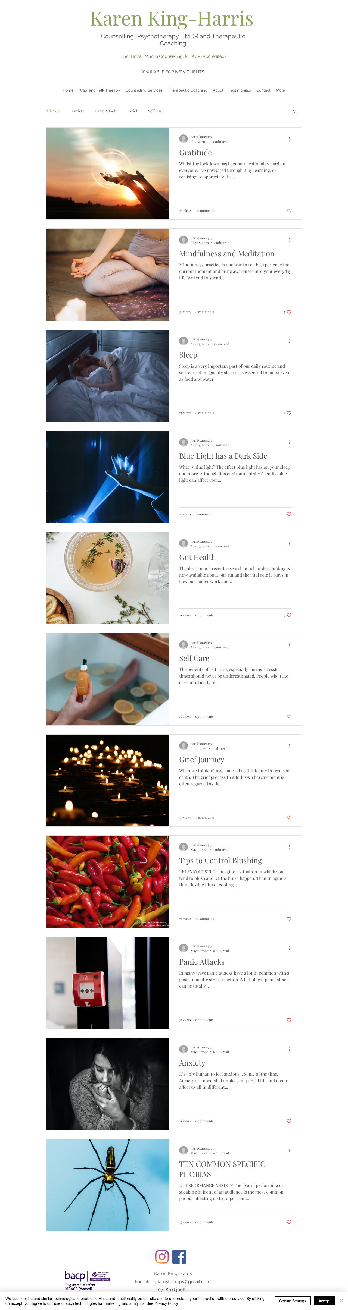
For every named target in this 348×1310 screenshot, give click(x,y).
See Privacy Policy (162, 1303)
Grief (133, 111)
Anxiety (78, 111)
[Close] (341, 1301)
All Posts (53, 111)
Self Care (156, 111)
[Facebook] (179, 1257)
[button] (294, 112)
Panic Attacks (106, 111)
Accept (324, 1300)
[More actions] (291, 139)
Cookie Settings (292, 1300)
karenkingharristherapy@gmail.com (173, 1281)
